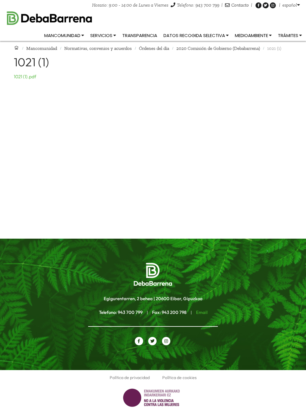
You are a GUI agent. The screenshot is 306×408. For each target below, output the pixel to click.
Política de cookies (179, 377)
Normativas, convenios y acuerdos (98, 48)
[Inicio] (16, 48)
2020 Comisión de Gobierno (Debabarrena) (218, 48)
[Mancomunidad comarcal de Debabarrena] (153, 18)
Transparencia (139, 35)
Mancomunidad (41, 48)
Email (201, 312)
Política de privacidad (130, 377)
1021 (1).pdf (25, 76)
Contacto (240, 5)
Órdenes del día (154, 48)
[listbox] (291, 5)
